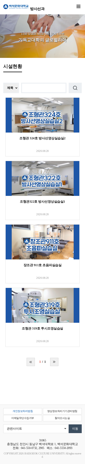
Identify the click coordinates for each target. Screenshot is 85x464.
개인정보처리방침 (23, 411)
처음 (31, 362)
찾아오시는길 (62, 418)
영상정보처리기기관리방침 (62, 411)
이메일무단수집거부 (22, 418)
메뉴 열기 (78, 6)
